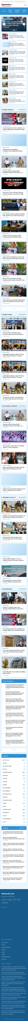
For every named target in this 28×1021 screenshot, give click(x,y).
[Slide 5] (16, 30)
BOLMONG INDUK (7, 766)
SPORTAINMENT (7, 818)
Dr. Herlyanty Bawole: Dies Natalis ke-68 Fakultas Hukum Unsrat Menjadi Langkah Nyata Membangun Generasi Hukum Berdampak (17, 36)
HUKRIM (5, 784)
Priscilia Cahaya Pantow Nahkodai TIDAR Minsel (14, 728)
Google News (5, 902)
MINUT (4, 806)
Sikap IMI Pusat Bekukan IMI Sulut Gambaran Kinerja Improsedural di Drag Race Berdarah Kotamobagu (13, 279)
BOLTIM (5, 769)
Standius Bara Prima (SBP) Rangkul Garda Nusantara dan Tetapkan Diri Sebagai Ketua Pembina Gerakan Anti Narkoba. (17, 84)
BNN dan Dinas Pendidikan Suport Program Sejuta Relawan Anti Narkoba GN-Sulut (13, 333)
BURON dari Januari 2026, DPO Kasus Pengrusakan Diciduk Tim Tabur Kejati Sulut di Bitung (14, 861)
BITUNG (5, 763)
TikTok (14, 899)
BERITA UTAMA (10, 11)
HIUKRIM (5, 781)
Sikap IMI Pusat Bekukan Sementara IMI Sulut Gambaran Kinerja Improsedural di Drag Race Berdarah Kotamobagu (13, 257)
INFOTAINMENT (7, 788)
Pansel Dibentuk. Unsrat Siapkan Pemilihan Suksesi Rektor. (14, 672)
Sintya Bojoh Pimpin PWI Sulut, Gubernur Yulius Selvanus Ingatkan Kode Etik (14, 468)
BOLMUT (4, 949)
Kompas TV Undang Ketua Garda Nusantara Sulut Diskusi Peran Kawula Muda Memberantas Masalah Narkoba (13, 608)
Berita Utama (6, 760)
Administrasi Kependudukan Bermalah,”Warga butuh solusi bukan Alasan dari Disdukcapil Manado (17, 44)
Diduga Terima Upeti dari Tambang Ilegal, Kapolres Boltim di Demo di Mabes (14, 489)
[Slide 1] (11, 30)
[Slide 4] (15, 30)
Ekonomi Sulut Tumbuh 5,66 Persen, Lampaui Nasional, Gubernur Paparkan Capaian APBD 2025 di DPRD (13, 559)
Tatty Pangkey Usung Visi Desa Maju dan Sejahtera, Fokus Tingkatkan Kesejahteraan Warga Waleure (13, 446)
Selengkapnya (22, 828)
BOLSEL (3, 952)
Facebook (4, 899)
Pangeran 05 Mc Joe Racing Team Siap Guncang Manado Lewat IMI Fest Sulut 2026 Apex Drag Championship (17, 60)
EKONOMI (5, 775)
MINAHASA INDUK (7, 800)
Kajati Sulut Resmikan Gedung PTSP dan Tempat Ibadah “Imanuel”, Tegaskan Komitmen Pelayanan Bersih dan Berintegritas (13, 355)
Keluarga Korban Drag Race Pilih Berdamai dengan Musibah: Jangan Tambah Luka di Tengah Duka (12, 236)
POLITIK (5, 815)
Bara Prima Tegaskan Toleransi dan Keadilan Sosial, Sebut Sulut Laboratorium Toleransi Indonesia (14, 873)
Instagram (9, 899)
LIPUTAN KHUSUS (7, 794)
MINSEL (5, 803)
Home (4, 11)
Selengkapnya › (22, 109)
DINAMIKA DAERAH (17, 11)
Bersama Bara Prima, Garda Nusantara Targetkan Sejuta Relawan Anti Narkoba (16, 76)
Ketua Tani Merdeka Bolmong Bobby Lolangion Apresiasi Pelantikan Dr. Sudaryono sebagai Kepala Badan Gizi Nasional (15, 742)
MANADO (5, 797)
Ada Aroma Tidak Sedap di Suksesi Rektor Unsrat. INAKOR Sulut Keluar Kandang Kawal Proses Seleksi (14, 651)
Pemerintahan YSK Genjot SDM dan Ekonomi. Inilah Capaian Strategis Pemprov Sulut (12, 581)
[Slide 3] (14, 30)
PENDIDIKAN (6, 812)
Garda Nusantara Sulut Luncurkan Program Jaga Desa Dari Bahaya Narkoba (17, 100)
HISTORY (5, 778)
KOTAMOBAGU (6, 791)
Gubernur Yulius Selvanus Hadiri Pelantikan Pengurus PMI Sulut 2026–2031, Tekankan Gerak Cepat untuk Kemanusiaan (17, 52)
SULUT (4, 822)
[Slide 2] (12, 30)
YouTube (19, 899)
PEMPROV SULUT (7, 809)
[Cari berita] (25, 5)
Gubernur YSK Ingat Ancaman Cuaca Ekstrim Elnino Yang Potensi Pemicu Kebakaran (16, 92)
